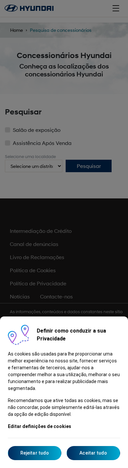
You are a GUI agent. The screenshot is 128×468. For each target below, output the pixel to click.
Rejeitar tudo (34, 453)
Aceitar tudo (93, 453)
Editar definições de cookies (39, 426)
